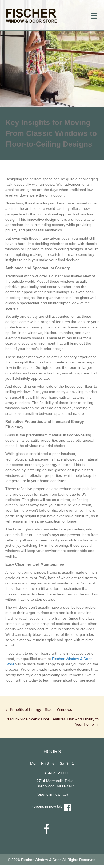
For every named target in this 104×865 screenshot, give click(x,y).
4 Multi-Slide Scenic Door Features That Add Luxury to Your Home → (53, 721)
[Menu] (94, 15)
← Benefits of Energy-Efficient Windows (38, 709)
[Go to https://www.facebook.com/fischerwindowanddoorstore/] (46, 829)
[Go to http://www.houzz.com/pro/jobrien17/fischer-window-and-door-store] (57, 829)
